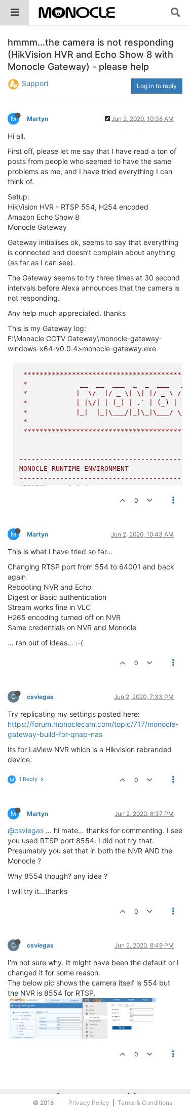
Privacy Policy (88, 1102)
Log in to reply (157, 86)
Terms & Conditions (145, 1102)
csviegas (40, 697)
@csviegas (26, 830)
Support (35, 83)
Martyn (37, 118)
